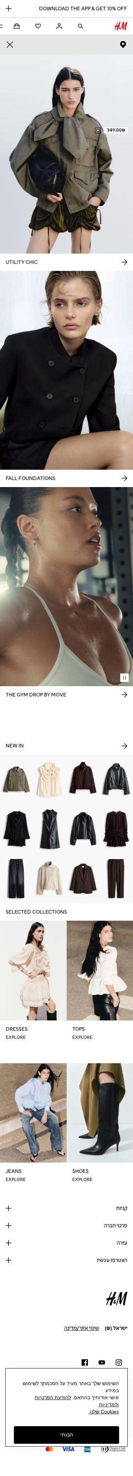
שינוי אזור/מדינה (81, 1328)
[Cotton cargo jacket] (16, 779)
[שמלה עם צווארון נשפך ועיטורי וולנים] (16, 829)
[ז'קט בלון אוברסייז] (83, 779)
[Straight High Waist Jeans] (16, 879)
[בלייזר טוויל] (83, 879)
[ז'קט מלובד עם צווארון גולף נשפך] (50, 879)
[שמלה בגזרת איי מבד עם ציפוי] (50, 829)
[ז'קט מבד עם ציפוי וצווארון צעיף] (83, 829)
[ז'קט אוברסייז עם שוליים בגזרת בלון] (116, 779)
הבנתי (66, 1434)
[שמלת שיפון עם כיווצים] (116, 829)
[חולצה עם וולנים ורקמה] (50, 779)
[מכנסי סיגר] (116, 879)
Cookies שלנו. (104, 1411)
